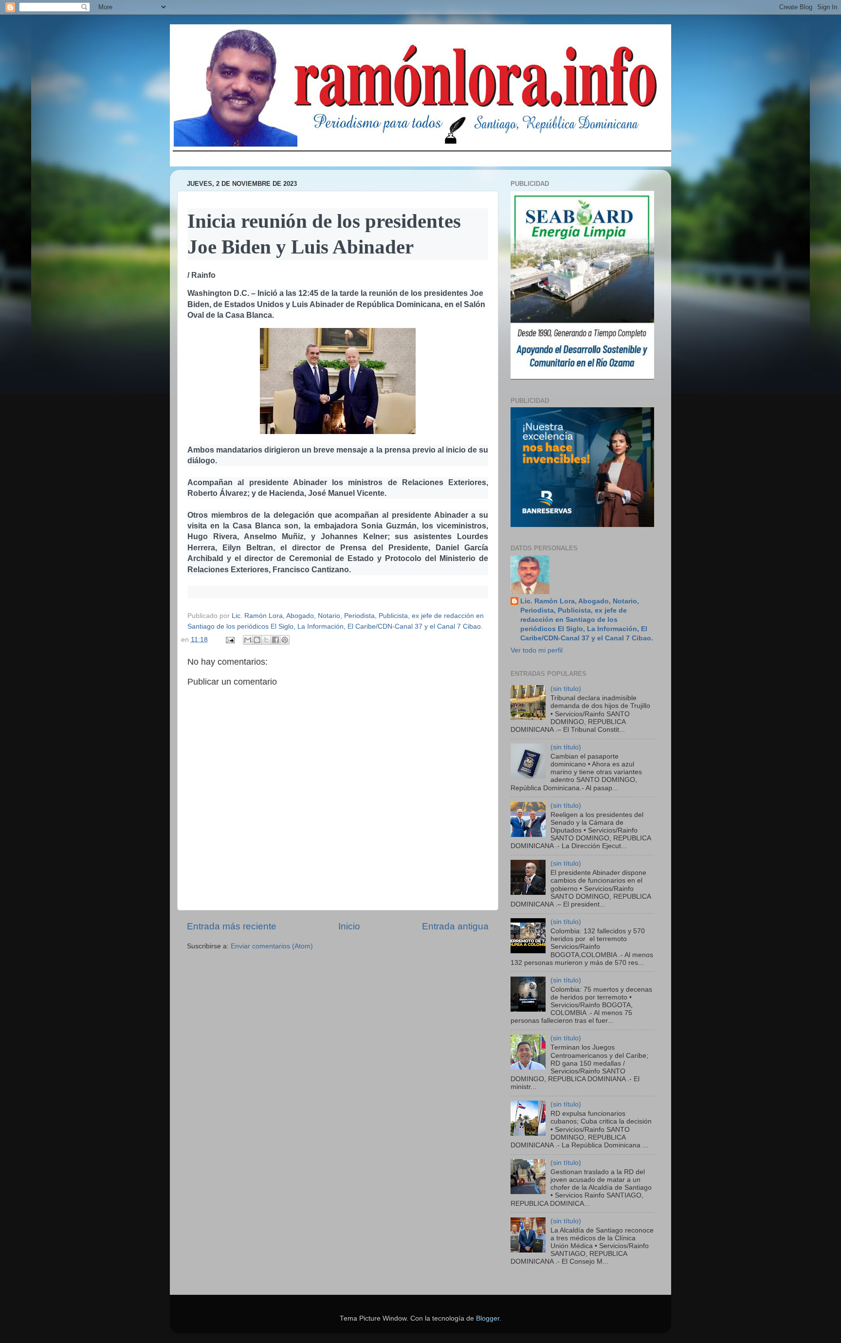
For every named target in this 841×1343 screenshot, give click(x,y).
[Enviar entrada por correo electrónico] (230, 639)
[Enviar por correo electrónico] (248, 640)
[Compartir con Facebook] (275, 640)
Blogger (487, 1318)
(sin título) (565, 688)
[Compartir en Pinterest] (285, 640)
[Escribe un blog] (257, 640)
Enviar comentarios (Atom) (272, 946)
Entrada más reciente (231, 926)
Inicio (349, 926)
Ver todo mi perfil (537, 650)
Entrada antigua (455, 926)
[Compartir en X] (266, 640)
